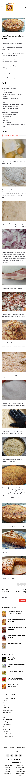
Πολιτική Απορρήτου (13, 751)
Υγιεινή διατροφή (7, 719)
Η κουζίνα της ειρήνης (9, 698)
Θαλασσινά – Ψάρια (8, 710)
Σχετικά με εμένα (19, 747)
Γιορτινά (5, 731)
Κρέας (4, 705)
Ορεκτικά (5, 717)
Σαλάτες (5, 722)
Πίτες (4, 726)
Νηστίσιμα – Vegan (8, 724)
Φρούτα (5, 715)
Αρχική (5, 747)
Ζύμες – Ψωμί (6, 729)
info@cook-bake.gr (15, 759)
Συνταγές (11, 747)
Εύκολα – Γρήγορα (7, 712)
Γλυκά (4, 703)
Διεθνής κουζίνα (7, 734)
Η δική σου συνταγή (8, 736)
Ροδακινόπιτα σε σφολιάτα (15, 643)
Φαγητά (5, 700)
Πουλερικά (6, 707)
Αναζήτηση (4, 597)
